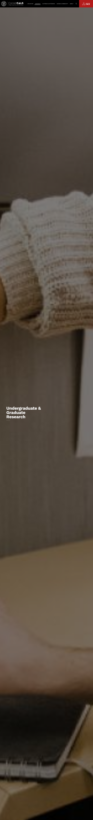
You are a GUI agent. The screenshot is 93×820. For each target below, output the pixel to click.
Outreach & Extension (49, 3)
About (71, 3)
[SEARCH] (76, 3)
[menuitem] (30, 4)
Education (30, 3)
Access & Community (62, 3)
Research (37, 3)
